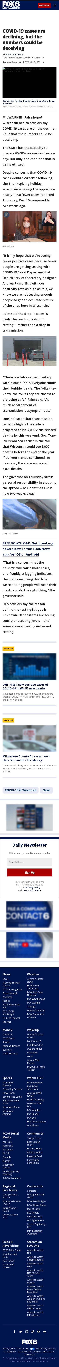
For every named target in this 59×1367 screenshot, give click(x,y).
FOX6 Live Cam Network (35, 994)
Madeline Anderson (14, 54)
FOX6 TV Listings (35, 1099)
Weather (33, 974)
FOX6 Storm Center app (33, 987)
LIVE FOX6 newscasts (32, 1088)
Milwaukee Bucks (11, 1107)
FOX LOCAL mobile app (8, 1013)
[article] (29, 666)
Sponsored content (8, 1266)
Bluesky (6, 1160)
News (46, 790)
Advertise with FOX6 (10, 1255)
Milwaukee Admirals (8, 1112)
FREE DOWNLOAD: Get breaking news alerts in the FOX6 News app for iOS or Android (28, 548)
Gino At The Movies (33, 1062)
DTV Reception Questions (34, 1232)
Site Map (7, 1021)
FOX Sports (33, 1113)
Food (29, 1056)
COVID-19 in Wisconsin (34, 57)
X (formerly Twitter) (8, 1166)
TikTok (6, 1153)
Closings (31, 1006)
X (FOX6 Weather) (12, 1178)
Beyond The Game (12, 1096)
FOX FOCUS (9, 1260)
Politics (6, 1000)
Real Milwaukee (35, 1044)
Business (7, 1049)
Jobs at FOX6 (33, 1208)
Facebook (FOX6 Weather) (11, 1173)
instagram (26, 1331)
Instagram (8, 1149)
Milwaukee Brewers (8, 1084)
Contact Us (35, 1186)
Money (7, 1030)
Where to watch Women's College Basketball (36, 1298)
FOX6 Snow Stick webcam (35, 1015)
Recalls (6, 1042)
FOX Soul (31, 1117)
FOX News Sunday (36, 1121)
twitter (20, 1331)
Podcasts (7, 996)
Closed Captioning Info (36, 1225)
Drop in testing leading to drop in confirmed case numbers (29, 102)
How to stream (34, 1082)
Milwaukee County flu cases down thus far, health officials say (26, 758)
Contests (31, 1190)
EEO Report (33, 1212)
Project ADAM (34, 1156)
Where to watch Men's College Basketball (35, 1289)
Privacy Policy (33, 887)
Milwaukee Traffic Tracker (36, 1068)
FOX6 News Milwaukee (12, 57)
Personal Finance (11, 1045)
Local (5, 978)
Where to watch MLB (35, 1265)
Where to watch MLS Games (35, 1313)
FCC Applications (35, 1220)
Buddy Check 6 (34, 1152)
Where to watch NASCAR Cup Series (35, 1273)
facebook (14, 1331)
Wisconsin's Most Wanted (11, 984)
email (44, 1331)
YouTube (7, 1141)
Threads (7, 1157)
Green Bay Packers (12, 1089)
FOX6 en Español (11, 1017)
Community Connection (33, 1161)
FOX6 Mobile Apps (36, 1201)
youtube (38, 1331)
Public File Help (34, 1216)
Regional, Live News (10, 1188)
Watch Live (44, 5)
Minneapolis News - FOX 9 (12, 1203)
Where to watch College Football (35, 1258)
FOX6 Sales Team (12, 1250)
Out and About (34, 1048)
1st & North (9, 1092)
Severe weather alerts (35, 980)
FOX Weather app (36, 998)
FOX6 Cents (8, 1038)
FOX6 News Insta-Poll (12, 1006)
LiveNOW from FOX (34, 1105)
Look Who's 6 (34, 1041)
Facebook (8, 1145)
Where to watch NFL (35, 1252)
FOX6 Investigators (12, 989)
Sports (7, 1078)
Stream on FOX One (34, 1244)
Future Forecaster (36, 1010)
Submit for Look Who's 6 (35, 1036)
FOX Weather (34, 1002)
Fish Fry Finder (34, 1148)
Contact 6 (7, 1034)
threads (32, 1331)
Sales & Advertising (11, 1244)
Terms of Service (31, 890)
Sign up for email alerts (35, 1196)
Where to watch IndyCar (35, 1281)
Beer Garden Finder (33, 1143)
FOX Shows (33, 1125)
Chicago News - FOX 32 (11, 1196)
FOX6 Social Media (11, 1135)
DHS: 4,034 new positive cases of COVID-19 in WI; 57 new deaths (25, 686)
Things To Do (34, 1138)
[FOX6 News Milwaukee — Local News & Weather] (12, 5)
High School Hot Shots (11, 1102)
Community (35, 1133)
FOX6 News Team (36, 1205)
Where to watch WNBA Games (35, 1307)
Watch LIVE (35, 1078)
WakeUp (33, 1030)
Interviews (32, 1052)
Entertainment (10, 993)
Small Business (10, 1053)
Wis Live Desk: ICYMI (34, 1094)
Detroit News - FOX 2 (10, 1209)
